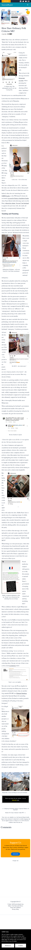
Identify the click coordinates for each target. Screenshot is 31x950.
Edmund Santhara (21, 693)
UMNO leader (6, 196)
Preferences (8, 945)
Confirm (20, 945)
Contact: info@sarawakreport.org (15, 904)
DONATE (6, 1)
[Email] (28, 1)
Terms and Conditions (15, 907)
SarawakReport (7, 5)
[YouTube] (26, 1)
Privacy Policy (15, 909)
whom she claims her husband (17, 203)
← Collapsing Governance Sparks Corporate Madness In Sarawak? (15, 809)
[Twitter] (23, 1)
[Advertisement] (15, 879)
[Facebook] (20, 1)
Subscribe (14, 800)
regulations (12, 666)
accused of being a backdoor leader (18, 198)
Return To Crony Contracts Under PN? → (15, 812)
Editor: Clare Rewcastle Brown (15, 906)
